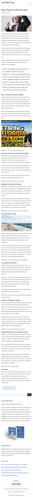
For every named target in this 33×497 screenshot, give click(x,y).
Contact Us (26, 488)
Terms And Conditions (19, 488)
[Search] (29, 394)
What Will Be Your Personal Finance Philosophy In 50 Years (14, 472)
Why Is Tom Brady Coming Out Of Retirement (18, 210)
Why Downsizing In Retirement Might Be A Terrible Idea (13, 467)
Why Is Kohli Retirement (13, 366)
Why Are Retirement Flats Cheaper (16, 150)
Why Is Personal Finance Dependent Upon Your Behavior (14, 464)
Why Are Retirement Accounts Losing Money (18, 259)
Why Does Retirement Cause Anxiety (16, 329)
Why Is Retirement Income (9, 386)
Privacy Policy (11, 488)
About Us (6, 488)
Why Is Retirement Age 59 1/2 (10, 388)
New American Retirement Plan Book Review (11, 470)
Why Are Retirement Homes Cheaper (16, 181)
